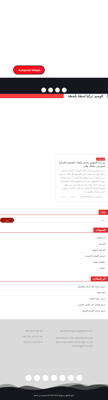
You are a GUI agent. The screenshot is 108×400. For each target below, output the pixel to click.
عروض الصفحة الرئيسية (95, 255)
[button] (53, 81)
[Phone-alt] (43, 90)
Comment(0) (86, 196)
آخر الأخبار (100, 159)
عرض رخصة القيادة (97, 298)
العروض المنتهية (98, 249)
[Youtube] (45, 378)
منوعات (102, 267)
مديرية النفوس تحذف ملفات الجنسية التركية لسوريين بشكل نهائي (82, 164)
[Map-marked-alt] (57, 90)
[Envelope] (64, 90)
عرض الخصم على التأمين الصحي (91, 304)
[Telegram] (37, 378)
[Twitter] (79, 378)
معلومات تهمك (99, 261)
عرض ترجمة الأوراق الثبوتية (93, 310)
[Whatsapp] (50, 90)
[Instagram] (71, 378)
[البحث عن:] (61, 220)
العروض (102, 243)
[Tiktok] (29, 378)
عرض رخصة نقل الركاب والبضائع (91, 286)
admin (73, 196)
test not (101, 292)
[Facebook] (62, 378)
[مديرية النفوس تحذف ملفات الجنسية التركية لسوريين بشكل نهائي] (82, 128)
